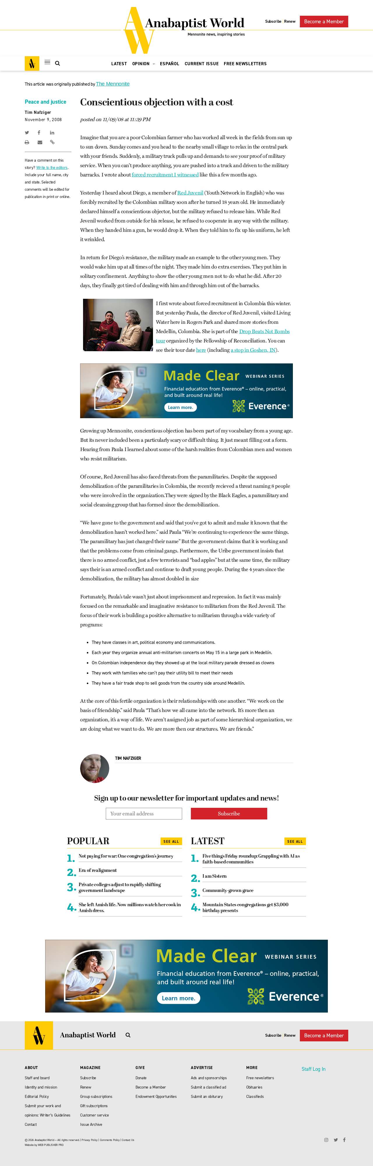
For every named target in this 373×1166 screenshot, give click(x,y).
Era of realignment (98, 870)
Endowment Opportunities (156, 1096)
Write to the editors (52, 167)
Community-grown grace (228, 890)
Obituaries (254, 1087)
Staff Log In (314, 1069)
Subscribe (273, 21)
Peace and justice (45, 101)
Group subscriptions (96, 1096)
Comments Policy (110, 1140)
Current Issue (202, 64)
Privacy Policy (89, 1140)
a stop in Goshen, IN (253, 350)
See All (171, 841)
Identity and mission (41, 1087)
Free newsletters (260, 1078)
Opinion (141, 64)
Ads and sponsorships (209, 1078)
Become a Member (324, 21)
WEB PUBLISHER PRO (50, 1145)
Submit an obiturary (207, 1096)
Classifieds (255, 1096)
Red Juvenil (190, 193)
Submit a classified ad (208, 1087)
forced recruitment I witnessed (165, 175)
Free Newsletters (245, 64)
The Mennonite (113, 84)
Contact (31, 1124)
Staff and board (37, 1078)
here (201, 350)
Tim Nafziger (38, 112)
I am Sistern (215, 876)
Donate (141, 1078)
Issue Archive (91, 1124)
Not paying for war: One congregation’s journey (126, 856)
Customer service (94, 1115)
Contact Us (128, 1140)
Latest (119, 64)
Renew (289, 21)
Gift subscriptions (94, 1106)
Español (169, 64)
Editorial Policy (37, 1096)
